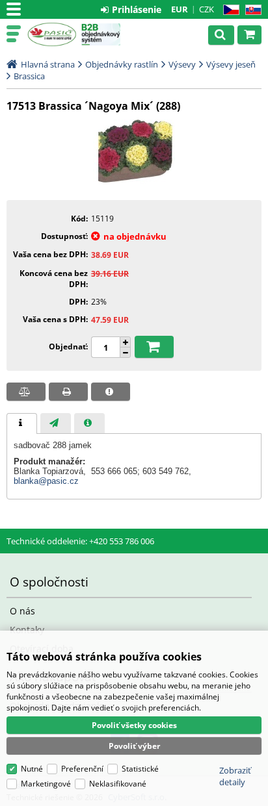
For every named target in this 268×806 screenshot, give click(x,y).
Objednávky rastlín (121, 64)
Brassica (29, 76)
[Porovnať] (26, 392)
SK (251, 10)
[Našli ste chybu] (110, 392)
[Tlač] (68, 392)
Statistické (140, 768)
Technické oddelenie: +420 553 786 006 (80, 541)
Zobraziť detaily (235, 776)
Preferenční (82, 768)
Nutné (32, 768)
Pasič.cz (51, 34)
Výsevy (182, 64)
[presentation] (21, 423)
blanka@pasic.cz (46, 481)
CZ (229, 10)
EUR (179, 9)
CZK (206, 9)
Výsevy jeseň (231, 64)
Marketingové (46, 783)
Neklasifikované (117, 783)
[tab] (22, 423)
